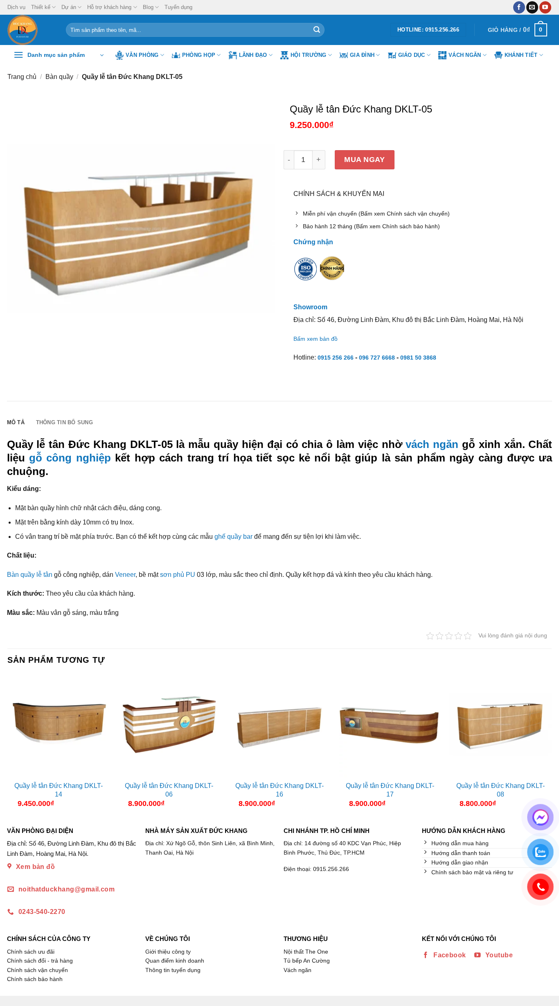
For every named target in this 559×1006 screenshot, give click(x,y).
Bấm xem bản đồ (315, 338)
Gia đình (362, 55)
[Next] (545, 744)
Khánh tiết (521, 55)
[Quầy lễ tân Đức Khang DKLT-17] (390, 726)
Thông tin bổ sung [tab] (64, 422)
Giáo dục (411, 55)
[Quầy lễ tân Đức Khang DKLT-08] (500, 726)
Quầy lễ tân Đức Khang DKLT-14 (58, 790)
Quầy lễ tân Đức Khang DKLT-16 (279, 790)
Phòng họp (198, 55)
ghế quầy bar (233, 536)
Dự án (68, 7)
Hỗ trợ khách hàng (109, 7)
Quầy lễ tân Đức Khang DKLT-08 (500, 790)
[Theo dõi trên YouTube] (545, 7)
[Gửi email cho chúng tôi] (532, 7)
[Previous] (14, 744)
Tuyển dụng (178, 7)
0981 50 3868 (418, 357)
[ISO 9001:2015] (305, 274)
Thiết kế (40, 7)
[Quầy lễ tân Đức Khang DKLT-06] (169, 726)
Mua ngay (364, 159)
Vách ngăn (465, 55)
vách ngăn (432, 444)
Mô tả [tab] (16, 422)
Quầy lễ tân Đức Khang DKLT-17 (390, 790)
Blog (148, 7)
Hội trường (309, 55)
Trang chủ (21, 76)
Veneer (125, 574)
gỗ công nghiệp (70, 458)
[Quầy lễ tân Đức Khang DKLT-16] (279, 726)
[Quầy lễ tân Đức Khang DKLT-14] (58, 726)
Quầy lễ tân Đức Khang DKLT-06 (169, 790)
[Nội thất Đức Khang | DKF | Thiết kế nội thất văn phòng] (30, 30)
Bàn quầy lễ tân (29, 574)
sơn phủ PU (177, 574)
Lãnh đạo (253, 55)
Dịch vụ (16, 7)
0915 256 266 (336, 357)
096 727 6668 (377, 357)
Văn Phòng (142, 55)
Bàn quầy (59, 76)
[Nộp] (317, 30)
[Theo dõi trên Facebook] (519, 7)
